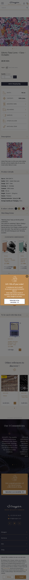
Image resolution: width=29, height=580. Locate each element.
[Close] (27, 276)
